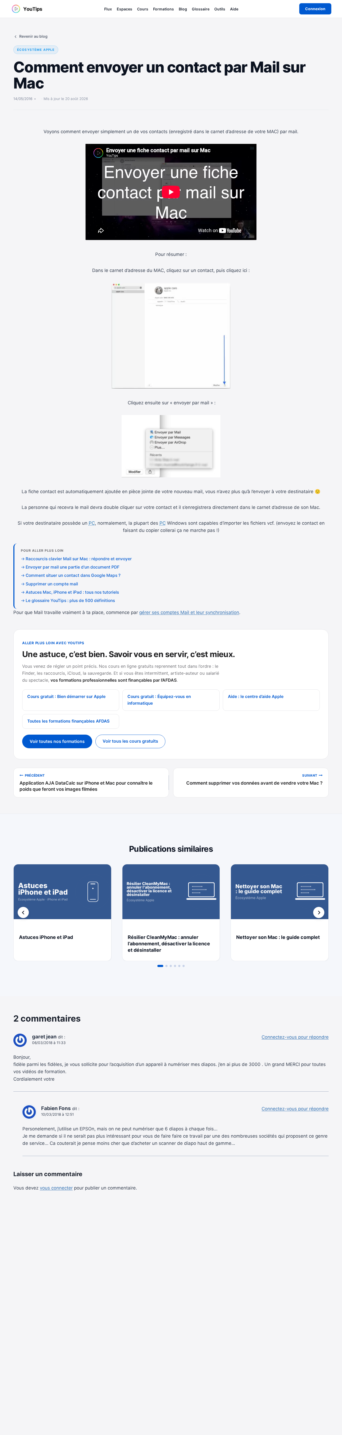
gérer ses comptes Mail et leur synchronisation (189, 612)
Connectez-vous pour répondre (295, 1037)
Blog (183, 9)
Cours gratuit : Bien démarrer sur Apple (66, 696)
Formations (163, 9)
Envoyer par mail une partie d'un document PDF (72, 567)
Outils (219, 9)
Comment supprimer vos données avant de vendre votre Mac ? (254, 779)
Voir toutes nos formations (57, 741)
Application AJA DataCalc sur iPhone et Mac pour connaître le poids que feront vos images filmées (86, 782)
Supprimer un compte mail (52, 583)
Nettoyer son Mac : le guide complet (278, 937)
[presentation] (62, 896)
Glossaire (200, 9)
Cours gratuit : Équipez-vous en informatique (159, 700)
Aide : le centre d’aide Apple (255, 696)
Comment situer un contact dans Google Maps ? (73, 575)
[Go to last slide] (23, 912)
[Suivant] (318, 912)
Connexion (315, 8)
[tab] (160, 966)
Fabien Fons (56, 1108)
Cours (142, 9)
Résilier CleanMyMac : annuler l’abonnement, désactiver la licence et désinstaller (169, 943)
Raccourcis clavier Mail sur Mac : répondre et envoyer (79, 558)
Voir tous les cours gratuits (130, 741)
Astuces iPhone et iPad (46, 937)
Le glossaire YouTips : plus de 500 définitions (70, 600)
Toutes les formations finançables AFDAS (68, 721)
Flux (108, 9)
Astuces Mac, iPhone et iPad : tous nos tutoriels (72, 592)
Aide (234, 9)
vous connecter (56, 1188)
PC (92, 523)
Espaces (124, 9)
